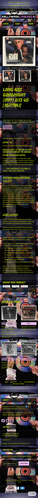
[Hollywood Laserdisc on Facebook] (7, 421)
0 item (14, 6)
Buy (29, 323)
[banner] (19, 17)
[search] (31, 9)
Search (19, 477)
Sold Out (9, 323)
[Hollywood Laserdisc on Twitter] (3, 421)
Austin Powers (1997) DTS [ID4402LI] (8, 365)
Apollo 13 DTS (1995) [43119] (28, 328)
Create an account (23, 2)
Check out (25, 5)
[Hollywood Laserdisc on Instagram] (12, 421)
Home (5, 24)
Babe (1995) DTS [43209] (27, 363)
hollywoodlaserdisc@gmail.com (18, 443)
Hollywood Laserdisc (21, 480)
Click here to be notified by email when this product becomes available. (19, 121)
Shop (17, 24)
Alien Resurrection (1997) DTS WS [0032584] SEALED (8, 332)
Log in (10, 2)
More (31, 24)
